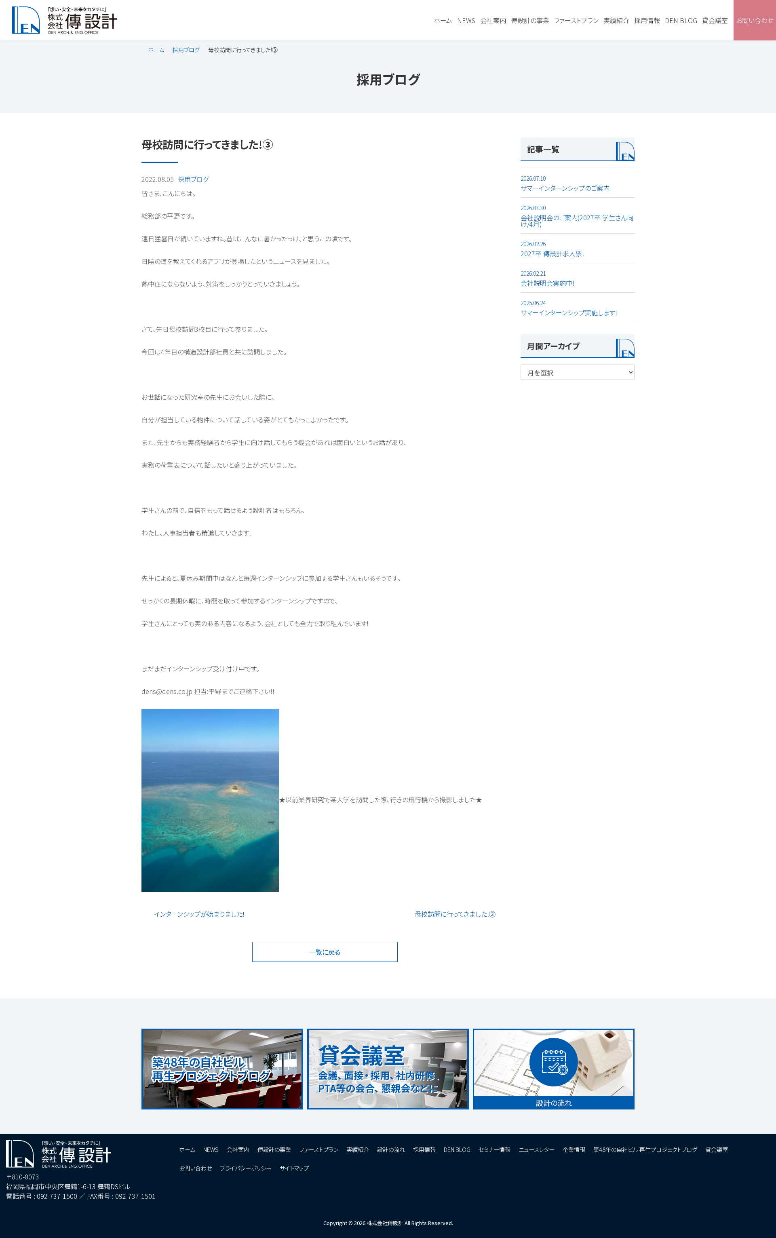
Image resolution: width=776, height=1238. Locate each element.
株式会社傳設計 (385, 1223)
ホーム (156, 50)
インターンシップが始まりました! (199, 914)
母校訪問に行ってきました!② (455, 914)
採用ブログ (186, 50)
